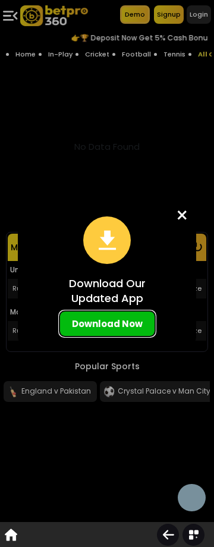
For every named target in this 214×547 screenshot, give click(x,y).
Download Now (107, 323)
